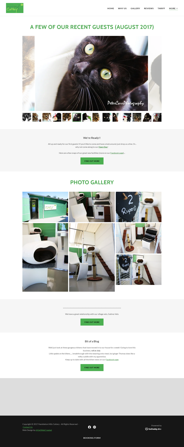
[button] (173, 8)
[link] (14, 8)
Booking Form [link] (92, 438)
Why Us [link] (122, 8)
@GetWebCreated (44, 430)
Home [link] (110, 8)
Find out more (92, 161)
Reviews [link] (149, 8)
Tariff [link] (161, 8)
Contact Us (28, 427)
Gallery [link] (135, 8)
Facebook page (116, 153)
